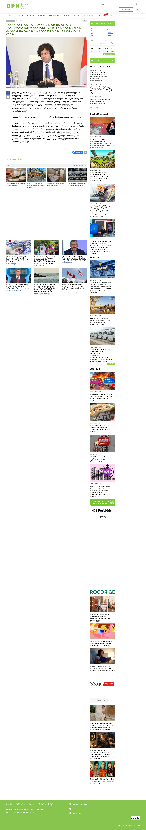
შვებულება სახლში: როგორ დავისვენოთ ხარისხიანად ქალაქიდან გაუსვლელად (101, 643)
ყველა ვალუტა (108, 54)
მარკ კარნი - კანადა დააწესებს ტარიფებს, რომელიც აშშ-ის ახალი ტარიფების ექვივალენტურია (99, 76)
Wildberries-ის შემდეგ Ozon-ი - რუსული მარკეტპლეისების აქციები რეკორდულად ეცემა (101, 397)
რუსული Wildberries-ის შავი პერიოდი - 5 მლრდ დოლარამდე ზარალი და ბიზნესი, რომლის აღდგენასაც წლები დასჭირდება (100, 491)
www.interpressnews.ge (14, 290)
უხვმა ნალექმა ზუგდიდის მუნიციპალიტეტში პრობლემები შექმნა (100, 101)
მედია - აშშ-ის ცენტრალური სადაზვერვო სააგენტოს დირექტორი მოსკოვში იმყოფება (18, 286)
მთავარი (9, 804)
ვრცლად (110, 363)
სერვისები (42, 804)
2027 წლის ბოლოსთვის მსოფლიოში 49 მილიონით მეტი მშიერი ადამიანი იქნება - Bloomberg (100, 321)
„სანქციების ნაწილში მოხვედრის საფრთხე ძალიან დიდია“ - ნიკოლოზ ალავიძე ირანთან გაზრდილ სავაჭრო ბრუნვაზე (101, 143)
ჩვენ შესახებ (20, 804)
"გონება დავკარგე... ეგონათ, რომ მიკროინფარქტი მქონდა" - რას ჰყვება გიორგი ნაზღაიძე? (74, 258)
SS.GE (9, 165)
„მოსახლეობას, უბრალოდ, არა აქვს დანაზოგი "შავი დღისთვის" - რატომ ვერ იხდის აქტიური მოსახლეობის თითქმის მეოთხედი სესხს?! (100, 211)
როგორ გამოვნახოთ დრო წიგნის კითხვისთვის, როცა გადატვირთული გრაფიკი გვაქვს (103, 668)
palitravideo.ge (11, 264)
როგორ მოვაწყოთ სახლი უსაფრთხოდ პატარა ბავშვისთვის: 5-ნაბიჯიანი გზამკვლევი (100, 618)
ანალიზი (95, 257)
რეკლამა (32, 804)
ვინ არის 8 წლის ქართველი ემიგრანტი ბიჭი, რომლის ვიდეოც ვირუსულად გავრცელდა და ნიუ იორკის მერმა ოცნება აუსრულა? (45, 260)
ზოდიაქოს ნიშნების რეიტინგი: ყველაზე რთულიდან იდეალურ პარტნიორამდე (102, 781)
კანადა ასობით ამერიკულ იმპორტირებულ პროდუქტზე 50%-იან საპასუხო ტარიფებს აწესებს (73, 287)
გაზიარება (79, 152)
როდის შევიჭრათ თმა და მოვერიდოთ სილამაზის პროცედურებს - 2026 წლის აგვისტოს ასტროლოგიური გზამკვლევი (100, 754)
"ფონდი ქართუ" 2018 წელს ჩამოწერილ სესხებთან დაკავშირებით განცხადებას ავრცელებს (17, 259)
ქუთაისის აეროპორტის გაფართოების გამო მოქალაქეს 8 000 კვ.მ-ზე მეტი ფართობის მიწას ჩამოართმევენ (99, 176)
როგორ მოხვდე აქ (79, 165)
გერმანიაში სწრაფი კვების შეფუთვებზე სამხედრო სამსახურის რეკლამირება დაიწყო (100, 428)
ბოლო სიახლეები (100, 66)
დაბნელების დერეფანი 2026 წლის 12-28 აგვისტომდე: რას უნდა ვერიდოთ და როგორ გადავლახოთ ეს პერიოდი (101, 726)
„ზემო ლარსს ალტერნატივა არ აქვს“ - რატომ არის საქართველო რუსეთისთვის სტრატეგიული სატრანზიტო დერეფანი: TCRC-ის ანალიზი (101, 288)
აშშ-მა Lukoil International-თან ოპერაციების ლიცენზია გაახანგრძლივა (101, 459)
